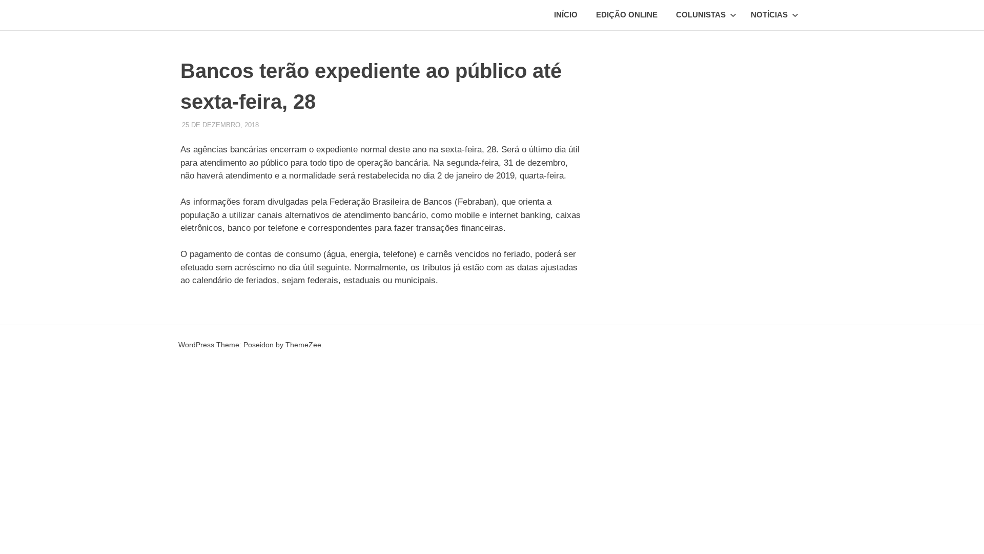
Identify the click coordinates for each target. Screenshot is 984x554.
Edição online (627, 14)
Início (566, 14)
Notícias (769, 14)
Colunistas (701, 14)
